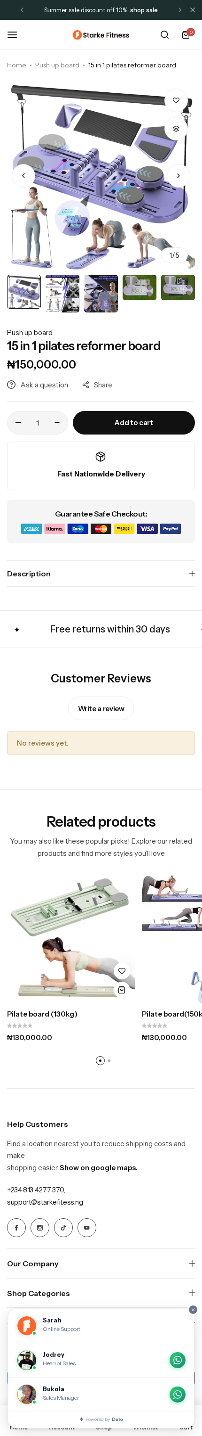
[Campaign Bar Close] (192, 10)
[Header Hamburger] (17, 35)
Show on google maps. (99, 1167)
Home (16, 65)
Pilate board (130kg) (42, 1014)
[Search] (164, 34)
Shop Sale (144, 10)
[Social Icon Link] (16, 1227)
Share (103, 384)
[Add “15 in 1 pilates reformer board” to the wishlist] (176, 100)
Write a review (101, 708)
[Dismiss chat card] (193, 1310)
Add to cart (134, 422)
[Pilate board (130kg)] (71, 939)
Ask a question (44, 384)
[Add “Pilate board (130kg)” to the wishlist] (122, 971)
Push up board (57, 65)
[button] (22, 10)
